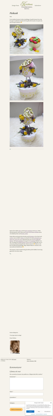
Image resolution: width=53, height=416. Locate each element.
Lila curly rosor (18, 239)
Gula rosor (12, 239)
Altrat (28, 361)
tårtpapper (31, 236)
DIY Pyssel (14, 359)
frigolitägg (32, 241)
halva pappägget (28, 230)
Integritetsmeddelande (39, 414)
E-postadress (13, 397)
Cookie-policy (33, 414)
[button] (50, 402)
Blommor (32, 361)
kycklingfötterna (37, 238)
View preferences (47, 411)
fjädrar (22, 238)
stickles (11, 238)
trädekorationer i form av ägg (25, 242)
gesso (36, 230)
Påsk (35, 361)
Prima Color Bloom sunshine (32, 232)
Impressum (45, 414)
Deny (39, 411)
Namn (11, 391)
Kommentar (13, 376)
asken (19, 230)
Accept (30, 411)
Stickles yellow (24, 233)
